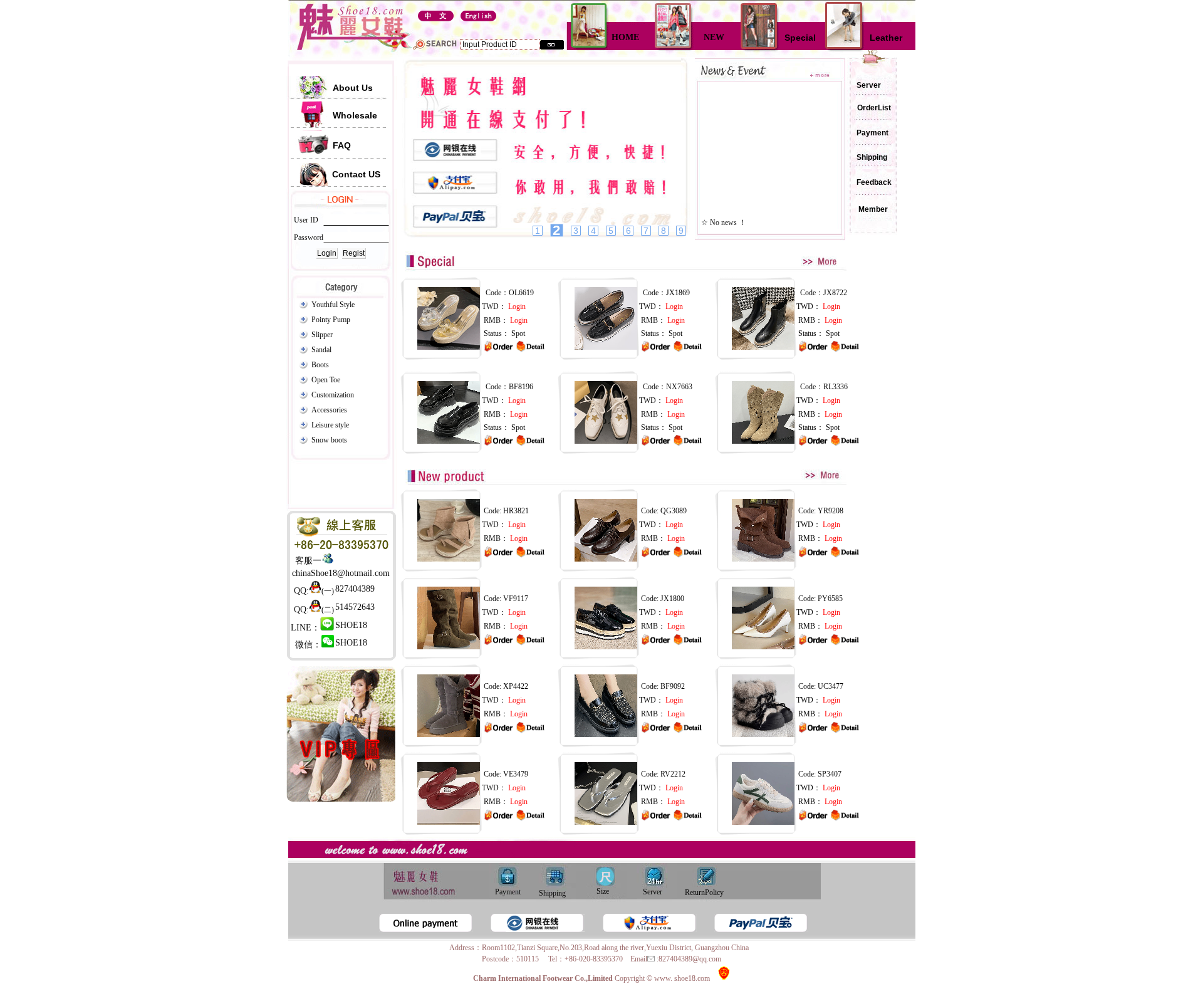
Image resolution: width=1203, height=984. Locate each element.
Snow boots (329, 440)
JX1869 (678, 292)
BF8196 (521, 386)
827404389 (355, 589)
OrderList (874, 107)
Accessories (329, 410)
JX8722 (835, 292)
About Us (353, 88)
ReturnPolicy (703, 892)
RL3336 (835, 386)
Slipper (322, 334)
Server (864, 85)
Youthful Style (333, 304)
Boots (320, 364)
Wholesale (355, 115)
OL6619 (521, 292)
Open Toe (325, 379)
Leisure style (330, 425)
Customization (332, 394)
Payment (867, 132)
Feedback (874, 182)
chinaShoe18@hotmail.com (341, 573)
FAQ (342, 145)
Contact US (356, 174)
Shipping (867, 157)
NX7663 (679, 386)
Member (867, 209)
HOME (625, 37)
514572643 (355, 607)
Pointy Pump (330, 319)
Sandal (321, 349)
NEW (714, 37)
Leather (886, 38)
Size (602, 891)
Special (800, 38)
